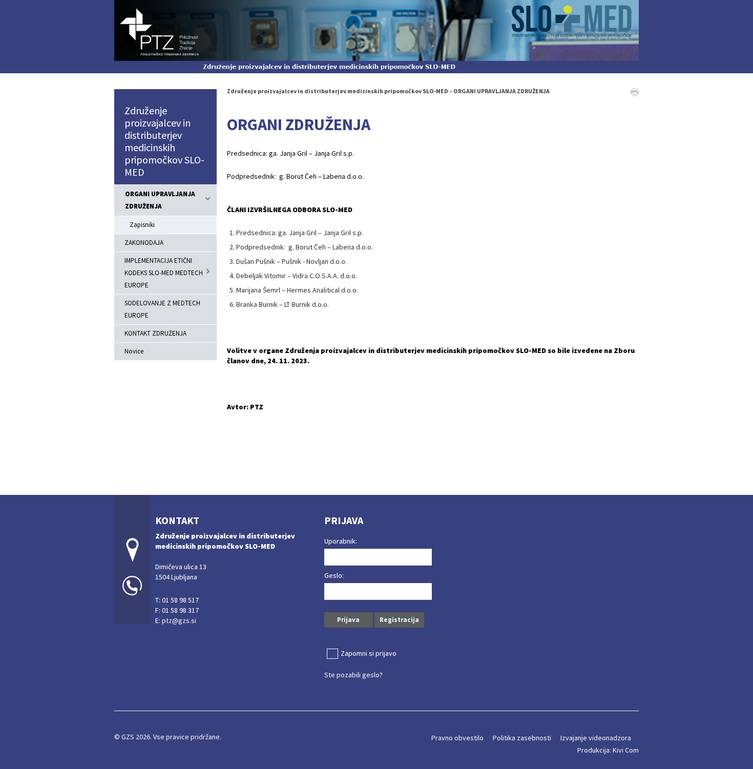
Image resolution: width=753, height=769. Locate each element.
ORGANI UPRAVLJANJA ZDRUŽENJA (160, 200)
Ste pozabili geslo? (353, 674)
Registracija (399, 619)
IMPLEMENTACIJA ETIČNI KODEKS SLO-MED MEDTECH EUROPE (163, 272)
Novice (133, 351)
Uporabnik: (340, 541)
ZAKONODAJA (143, 242)
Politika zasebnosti (522, 737)
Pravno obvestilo (457, 737)
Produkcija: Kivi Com (608, 750)
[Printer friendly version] (635, 91)
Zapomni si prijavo (368, 653)
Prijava (348, 619)
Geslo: (334, 575)
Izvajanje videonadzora (595, 737)
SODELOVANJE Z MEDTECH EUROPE (162, 309)
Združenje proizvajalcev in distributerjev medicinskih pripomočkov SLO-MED (164, 141)
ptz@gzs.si (179, 620)
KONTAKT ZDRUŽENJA (155, 333)
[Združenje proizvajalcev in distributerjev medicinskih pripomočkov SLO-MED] (376, 35)
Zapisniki (142, 224)
